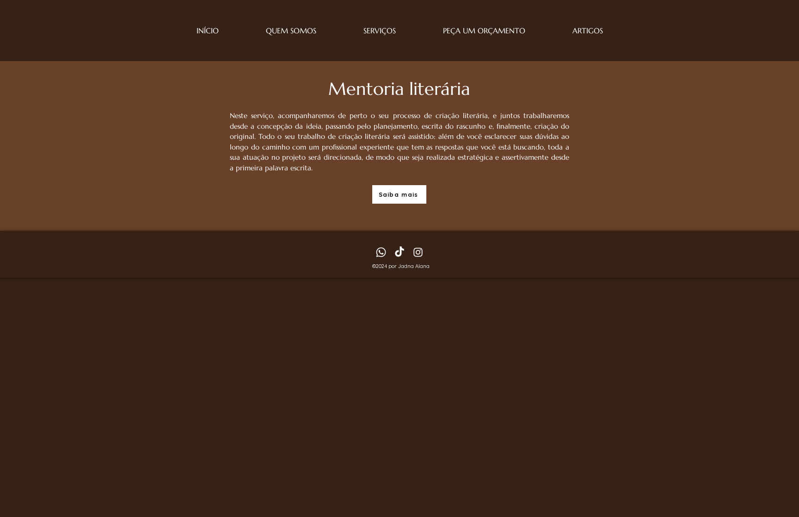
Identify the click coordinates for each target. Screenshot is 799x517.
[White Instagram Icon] (418, 252)
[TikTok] (399, 252)
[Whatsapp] (381, 252)
